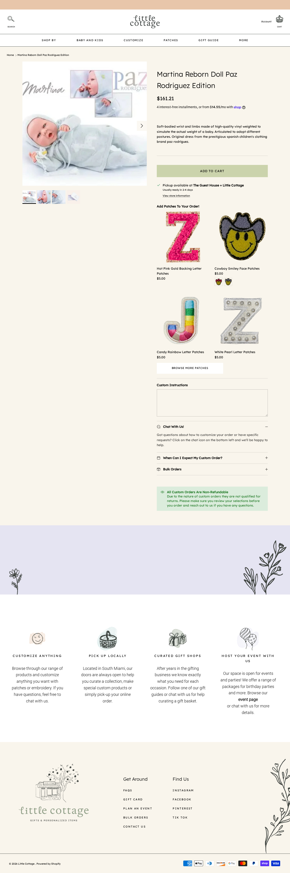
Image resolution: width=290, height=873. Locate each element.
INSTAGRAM (183, 790)
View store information (176, 195)
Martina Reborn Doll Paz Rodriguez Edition (43, 55)
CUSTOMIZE (133, 40)
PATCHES (171, 40)
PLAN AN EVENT (137, 808)
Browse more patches (190, 368)
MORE (243, 40)
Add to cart (212, 171)
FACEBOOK (182, 799)
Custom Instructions (172, 385)
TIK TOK (180, 817)
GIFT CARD (133, 799)
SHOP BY (49, 40)
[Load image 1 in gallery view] (84, 124)
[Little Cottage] (145, 21)
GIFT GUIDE (208, 40)
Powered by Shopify (48, 863)
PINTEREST (183, 808)
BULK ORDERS (135, 817)
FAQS (127, 790)
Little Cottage (26, 863)
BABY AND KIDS (90, 40)
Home (10, 55)
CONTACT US (134, 826)
